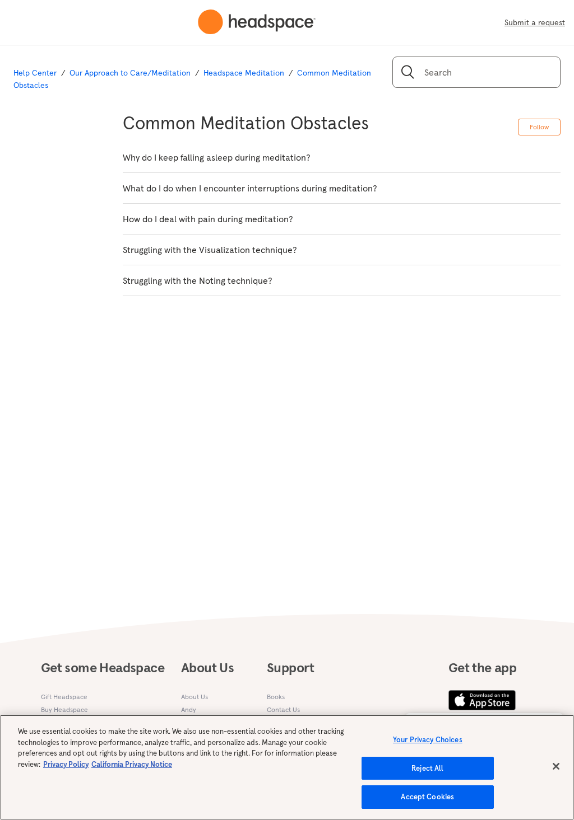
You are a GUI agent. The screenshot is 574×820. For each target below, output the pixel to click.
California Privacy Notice (131, 764)
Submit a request (534, 22)
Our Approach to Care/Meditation (130, 73)
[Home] (257, 22)
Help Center (35, 73)
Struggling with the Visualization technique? (210, 249)
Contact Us (283, 709)
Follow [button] (539, 127)
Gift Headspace (64, 696)
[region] (287, 767)
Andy (188, 709)
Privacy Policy (66, 764)
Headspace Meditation (243, 73)
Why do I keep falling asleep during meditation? (217, 157)
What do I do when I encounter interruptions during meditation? (250, 188)
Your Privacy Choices (427, 739)
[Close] (556, 766)
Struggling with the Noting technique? (197, 280)
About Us (194, 696)
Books (276, 696)
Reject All (427, 768)
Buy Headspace (64, 709)
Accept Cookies (427, 797)
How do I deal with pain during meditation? (208, 218)
